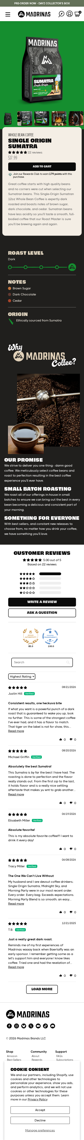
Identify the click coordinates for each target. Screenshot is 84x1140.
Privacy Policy (37, 1099)
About (35, 1056)
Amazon (12, 1056)
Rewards (37, 1059)
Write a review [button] (42, 601)
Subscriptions (64, 1059)
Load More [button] (42, 989)
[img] (17, 688)
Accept (40, 1110)
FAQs (59, 1056)
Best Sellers (14, 1059)
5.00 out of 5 (52, 560)
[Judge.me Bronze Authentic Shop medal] (30, 636)
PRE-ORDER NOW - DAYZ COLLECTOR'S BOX (42, 3)
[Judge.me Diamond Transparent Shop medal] (50, 636)
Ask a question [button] (42, 612)
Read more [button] (16, 731)
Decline (40, 1120)
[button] (18, 152)
